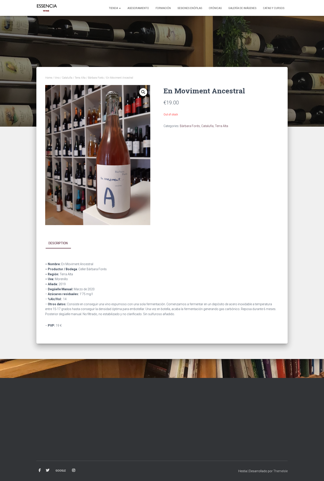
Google (61, 470)
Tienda (114, 8)
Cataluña (67, 77)
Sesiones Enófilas (189, 8)
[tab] (61, 243)
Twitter (48, 470)
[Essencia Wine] (47, 7)
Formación (163, 8)
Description (58, 243)
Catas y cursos (273, 8)
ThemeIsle (280, 471)
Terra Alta (80, 77)
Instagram (73, 470)
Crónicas (215, 8)
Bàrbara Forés (96, 77)
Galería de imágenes (242, 8)
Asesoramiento (138, 8)
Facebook (39, 470)
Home (48, 77)
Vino (57, 77)
